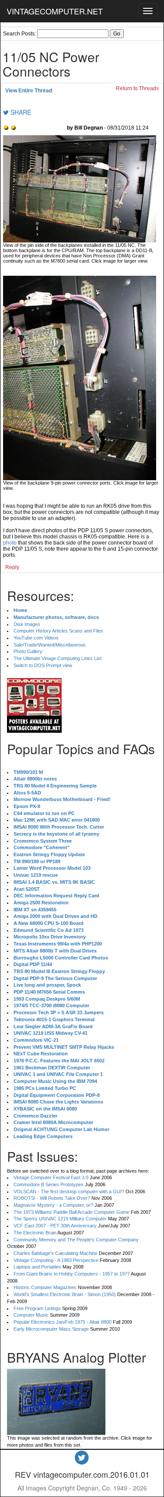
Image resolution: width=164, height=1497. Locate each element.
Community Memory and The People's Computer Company (76, 1239)
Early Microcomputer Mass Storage (51, 1329)
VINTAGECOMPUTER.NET (55, 11)
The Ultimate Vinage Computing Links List (57, 658)
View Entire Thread (28, 91)
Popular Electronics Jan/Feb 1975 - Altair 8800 (63, 1322)
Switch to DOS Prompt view (43, 665)
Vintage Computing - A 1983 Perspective (56, 1260)
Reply (12, 567)
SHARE (20, 112)
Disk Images (27, 624)
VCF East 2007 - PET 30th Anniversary (55, 1225)
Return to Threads (137, 88)
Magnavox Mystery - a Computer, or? (53, 1205)
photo (10, 543)
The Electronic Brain (35, 1232)
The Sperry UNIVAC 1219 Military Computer (60, 1218)
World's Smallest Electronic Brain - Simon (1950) (65, 1294)
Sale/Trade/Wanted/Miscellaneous (50, 644)
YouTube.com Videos (36, 637)
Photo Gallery (28, 651)
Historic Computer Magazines (45, 1287)
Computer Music (31, 1315)
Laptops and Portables (37, 1266)
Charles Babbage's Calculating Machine (56, 1253)
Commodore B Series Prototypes (49, 1184)
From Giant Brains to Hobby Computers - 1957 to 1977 (72, 1273)
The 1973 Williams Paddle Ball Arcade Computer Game (71, 1212)
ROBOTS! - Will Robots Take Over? (52, 1198)
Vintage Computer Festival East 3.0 (51, 1177)
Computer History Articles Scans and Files (58, 630)
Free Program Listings (37, 1308)
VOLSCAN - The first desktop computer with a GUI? (69, 1191)
